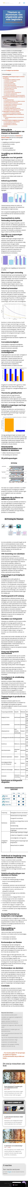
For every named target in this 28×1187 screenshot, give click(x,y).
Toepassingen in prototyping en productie (13, 104)
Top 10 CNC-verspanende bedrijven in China (12, 1037)
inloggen (9, 1171)
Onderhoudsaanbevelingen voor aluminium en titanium (14, 118)
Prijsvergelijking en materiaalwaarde (12, 121)
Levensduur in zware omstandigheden (13, 92)
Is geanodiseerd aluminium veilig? (9, 1040)
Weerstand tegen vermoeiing (11, 88)
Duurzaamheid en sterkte (10, 83)
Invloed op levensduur (9, 89)
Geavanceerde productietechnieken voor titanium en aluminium (14, 97)
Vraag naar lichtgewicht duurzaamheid (12, 108)
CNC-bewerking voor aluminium (11, 102)
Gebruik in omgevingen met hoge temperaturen (15, 95)
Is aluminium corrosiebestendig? (9, 1042)
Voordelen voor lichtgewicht (10, 107)
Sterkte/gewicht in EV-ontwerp (11, 105)
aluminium (18, 135)
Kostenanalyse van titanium (10, 123)
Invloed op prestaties (9, 82)
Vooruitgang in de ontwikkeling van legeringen (14, 109)
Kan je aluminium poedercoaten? (9, 1015)
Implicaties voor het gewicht (10, 81)
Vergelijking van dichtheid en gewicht (12, 79)
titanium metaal (5, 137)
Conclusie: (5, 126)
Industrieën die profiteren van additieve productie (15, 101)
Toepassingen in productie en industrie (11, 111)
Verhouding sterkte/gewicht (10, 85)
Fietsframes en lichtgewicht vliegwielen (13, 112)
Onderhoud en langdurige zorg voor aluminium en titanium (13, 115)
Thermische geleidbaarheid (11, 93)
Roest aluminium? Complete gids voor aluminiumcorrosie (13, 1087)
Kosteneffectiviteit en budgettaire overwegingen (13, 120)
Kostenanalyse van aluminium (11, 124)
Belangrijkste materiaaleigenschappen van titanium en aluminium (13, 77)
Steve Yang (10, 22)
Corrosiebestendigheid (9, 91)
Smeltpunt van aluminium (12, 70)
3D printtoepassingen (9, 99)
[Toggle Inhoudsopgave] (23, 74)
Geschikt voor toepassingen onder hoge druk (14, 86)
